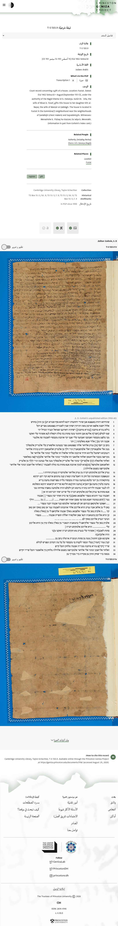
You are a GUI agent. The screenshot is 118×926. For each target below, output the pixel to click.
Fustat (88, 162)
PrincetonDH (60, 868)
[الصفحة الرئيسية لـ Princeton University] (59, 921)
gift (41, 176)
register (32, 176)
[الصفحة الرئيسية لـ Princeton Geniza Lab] (68, 847)
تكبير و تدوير (17, 247)
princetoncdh (61, 875)
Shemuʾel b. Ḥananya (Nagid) (79, 143)
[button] (106, 7)
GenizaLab (59, 861)
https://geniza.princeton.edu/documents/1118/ (62, 762)
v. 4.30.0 (59, 913)
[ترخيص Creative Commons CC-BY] (59, 903)
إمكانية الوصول (59, 888)
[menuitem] (113, 802)
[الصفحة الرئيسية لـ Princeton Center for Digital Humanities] (49, 847)
